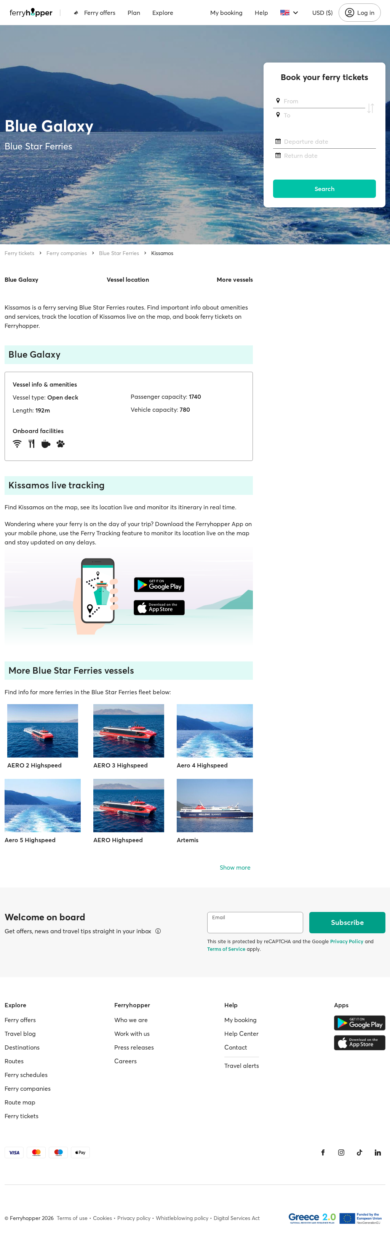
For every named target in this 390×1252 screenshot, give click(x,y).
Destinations (22, 1047)
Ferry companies (66, 253)
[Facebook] (323, 1152)
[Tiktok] (359, 1152)
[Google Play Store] (359, 1022)
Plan (134, 12)
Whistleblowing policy (182, 1218)
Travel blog (20, 1033)
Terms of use (72, 1218)
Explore (162, 12)
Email (218, 917)
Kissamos (162, 253)
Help (261, 12)
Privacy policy (133, 1218)
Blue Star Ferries (119, 253)
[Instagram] (341, 1152)
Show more (235, 867)
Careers (125, 1061)
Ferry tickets (19, 253)
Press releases (134, 1047)
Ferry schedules (26, 1075)
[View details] (158, 931)
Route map (20, 1102)
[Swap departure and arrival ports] (370, 108)
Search (325, 189)
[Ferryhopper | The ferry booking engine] (31, 12)
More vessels (235, 279)
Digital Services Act (237, 1218)
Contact (235, 1047)
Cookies (102, 1218)
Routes (14, 1061)
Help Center (241, 1033)
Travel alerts (241, 1065)
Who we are (131, 1020)
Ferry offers (99, 12)
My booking (226, 12)
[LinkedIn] (377, 1152)
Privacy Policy (346, 941)
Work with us (132, 1033)
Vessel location (128, 279)
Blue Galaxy (21, 279)
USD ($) (322, 12)
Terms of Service (226, 949)
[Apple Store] (359, 1042)
